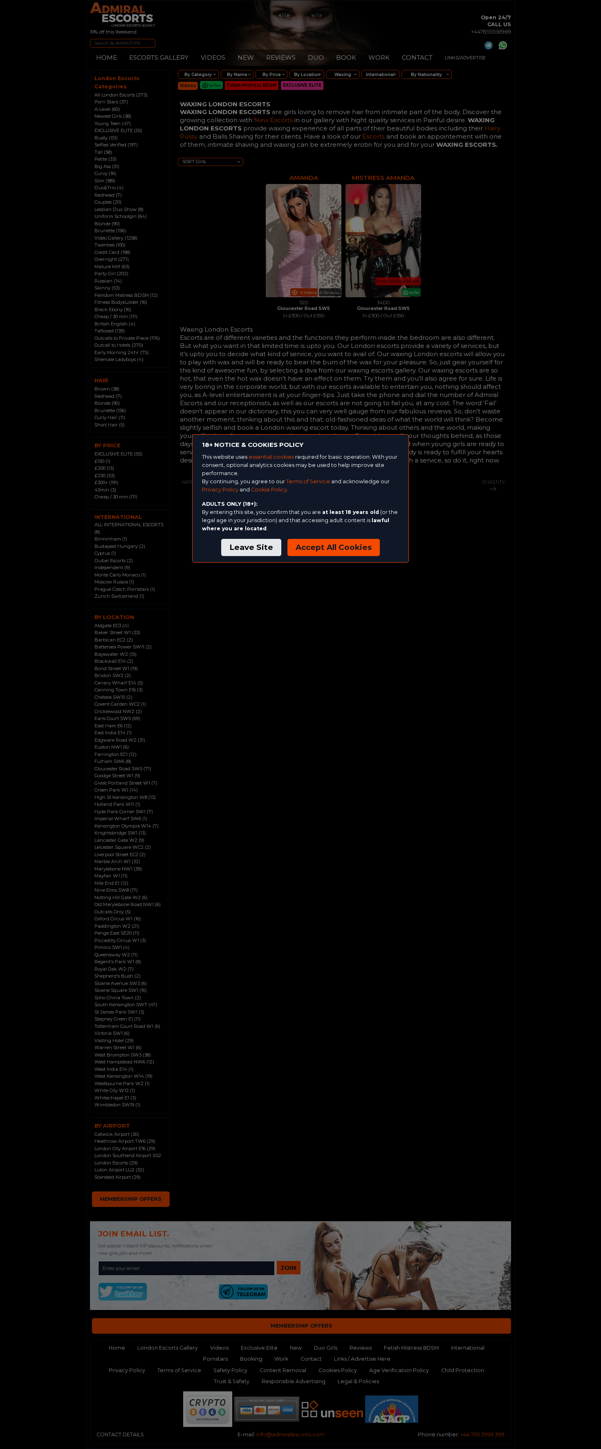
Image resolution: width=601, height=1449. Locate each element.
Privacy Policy (220, 490)
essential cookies (271, 457)
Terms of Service (308, 481)
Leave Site (251, 547)
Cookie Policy (269, 490)
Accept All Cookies (334, 547)
